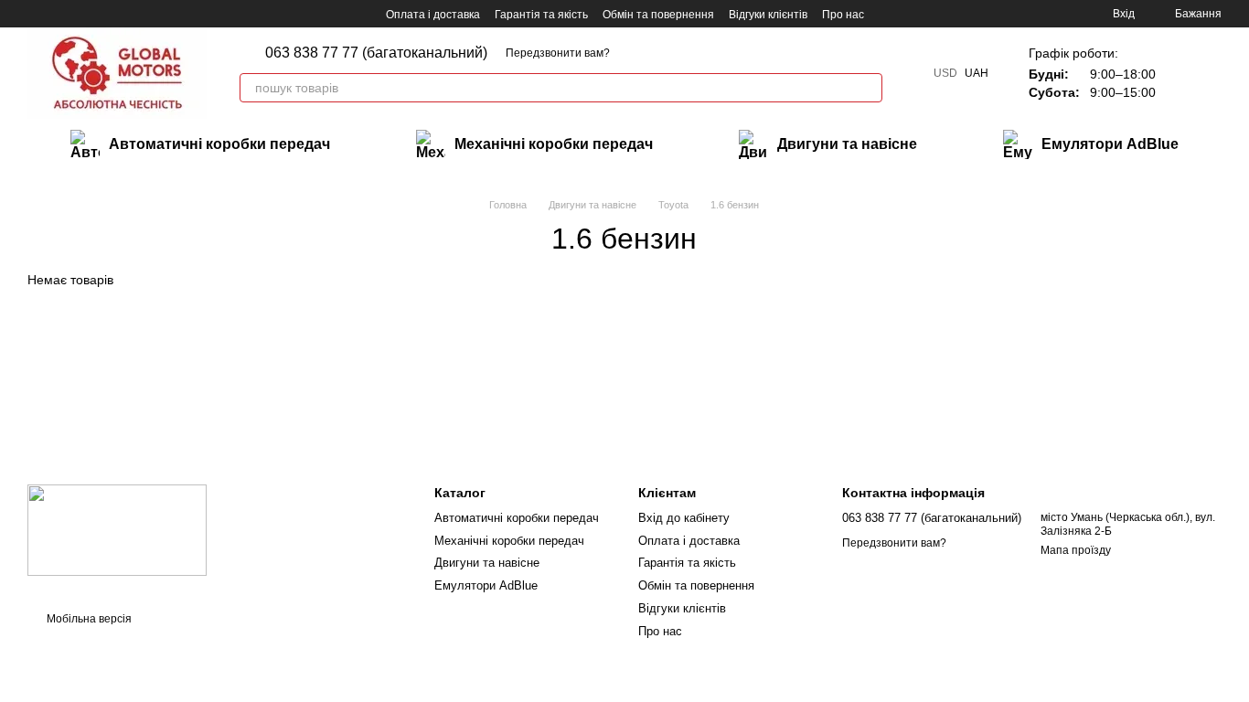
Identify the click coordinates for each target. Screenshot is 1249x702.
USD (945, 73)
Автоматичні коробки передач (219, 144)
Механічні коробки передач (553, 144)
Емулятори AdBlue (1110, 144)
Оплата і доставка (433, 14)
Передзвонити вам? (558, 53)
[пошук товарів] (867, 87)
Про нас (843, 14)
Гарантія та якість (541, 14)
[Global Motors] (117, 530)
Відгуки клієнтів (768, 14)
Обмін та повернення (658, 14)
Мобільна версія (88, 618)
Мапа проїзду (1076, 550)
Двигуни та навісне (847, 144)
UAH (976, 73)
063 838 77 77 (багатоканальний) (376, 53)
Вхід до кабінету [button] (684, 518)
